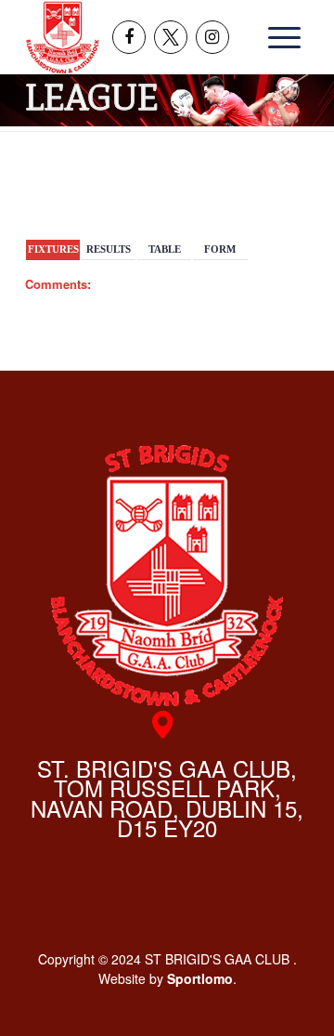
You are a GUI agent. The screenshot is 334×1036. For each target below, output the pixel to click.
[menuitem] (278, 37)
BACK (281, 188)
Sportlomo (200, 978)
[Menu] (278, 37)
